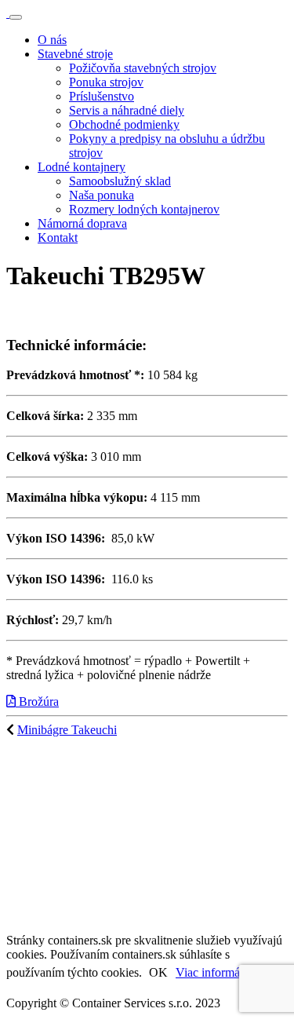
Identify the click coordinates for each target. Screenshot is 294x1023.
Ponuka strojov (106, 82)
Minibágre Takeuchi (67, 729)
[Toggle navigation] (15, 17)
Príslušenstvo (101, 96)
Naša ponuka (101, 195)
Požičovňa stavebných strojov (142, 68)
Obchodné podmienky (124, 124)
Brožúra (37, 701)
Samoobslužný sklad (120, 181)
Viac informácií (214, 972)
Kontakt (58, 237)
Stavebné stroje (75, 53)
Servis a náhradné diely (126, 110)
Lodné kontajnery (81, 167)
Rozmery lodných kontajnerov (144, 209)
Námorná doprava (82, 223)
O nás (52, 39)
